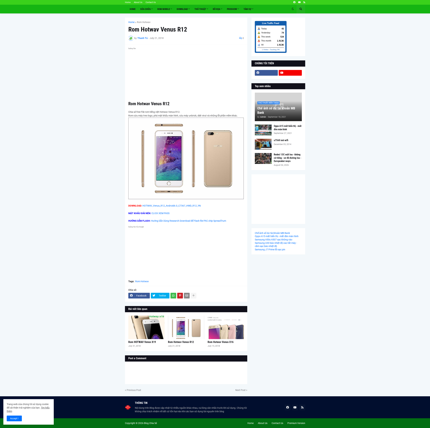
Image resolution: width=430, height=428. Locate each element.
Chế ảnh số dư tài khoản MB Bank (276, 110)
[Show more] (193, 295)
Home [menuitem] (133, 9)
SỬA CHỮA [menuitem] (145, 9)
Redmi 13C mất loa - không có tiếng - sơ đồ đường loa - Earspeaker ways (287, 158)
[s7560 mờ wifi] (263, 144)
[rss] (304, 2)
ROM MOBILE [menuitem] (163, 9)
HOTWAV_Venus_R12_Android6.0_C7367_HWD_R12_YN (171, 205)
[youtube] (299, 2)
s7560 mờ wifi (281, 140)
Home (128, 2)
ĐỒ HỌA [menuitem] (216, 9)
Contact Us (151, 2)
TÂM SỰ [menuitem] (247, 9)
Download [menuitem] (182, 9)
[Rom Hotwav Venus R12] (186, 327)
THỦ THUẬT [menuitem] (200, 9)
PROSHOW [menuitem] (232, 9)
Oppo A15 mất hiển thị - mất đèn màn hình (288, 127)
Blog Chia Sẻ (150, 423)
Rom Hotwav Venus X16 (220, 342)
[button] (292, 9)
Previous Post (134, 390)
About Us (138, 2)
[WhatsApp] (173, 295)
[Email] (187, 295)
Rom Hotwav (143, 22)
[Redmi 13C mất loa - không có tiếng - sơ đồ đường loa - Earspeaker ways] (263, 158)
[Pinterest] (180, 295)
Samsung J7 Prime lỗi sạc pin (270, 249)
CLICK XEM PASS (160, 213)
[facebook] (294, 2)
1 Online (265, 50)
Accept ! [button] (14, 418)
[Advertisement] (186, 74)
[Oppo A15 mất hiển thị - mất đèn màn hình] (263, 129)
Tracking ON (275, 50)
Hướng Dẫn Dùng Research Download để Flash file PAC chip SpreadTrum (188, 220)
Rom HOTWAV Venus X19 (142, 342)
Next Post (240, 390)
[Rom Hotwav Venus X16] (226, 327)
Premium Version (296, 423)
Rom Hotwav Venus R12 (181, 342)
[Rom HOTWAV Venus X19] (146, 327)
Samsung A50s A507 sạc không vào (273, 239)
